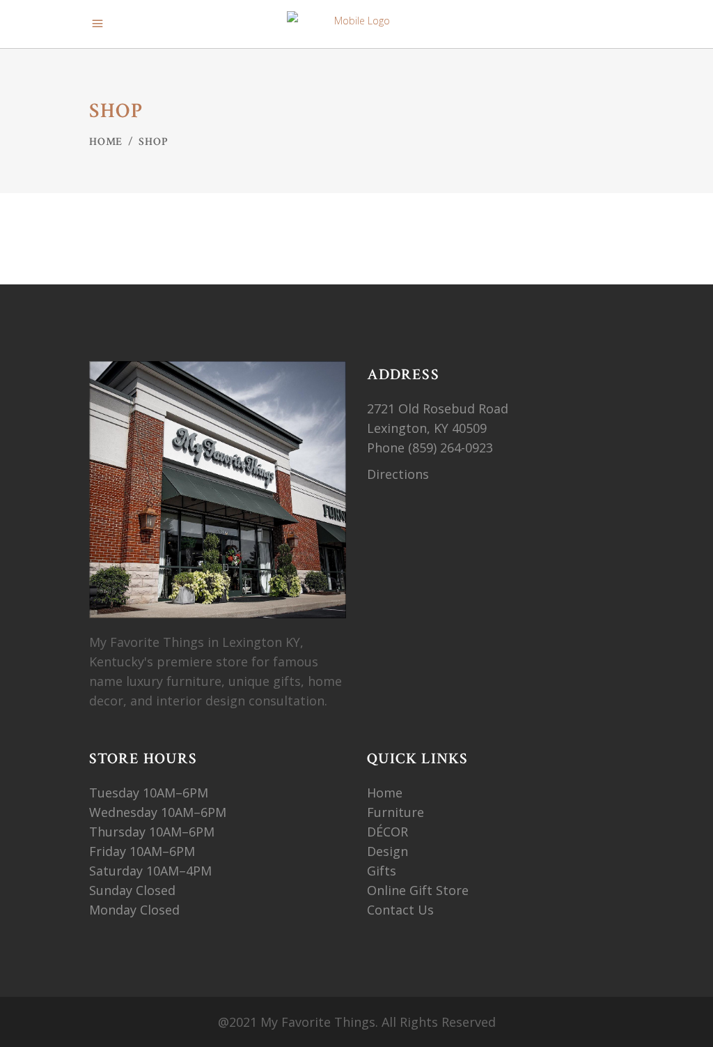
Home (106, 142)
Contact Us (400, 909)
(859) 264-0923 (452, 447)
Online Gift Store (418, 890)
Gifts (381, 870)
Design (387, 851)
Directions (398, 474)
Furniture (397, 812)
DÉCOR (387, 831)
